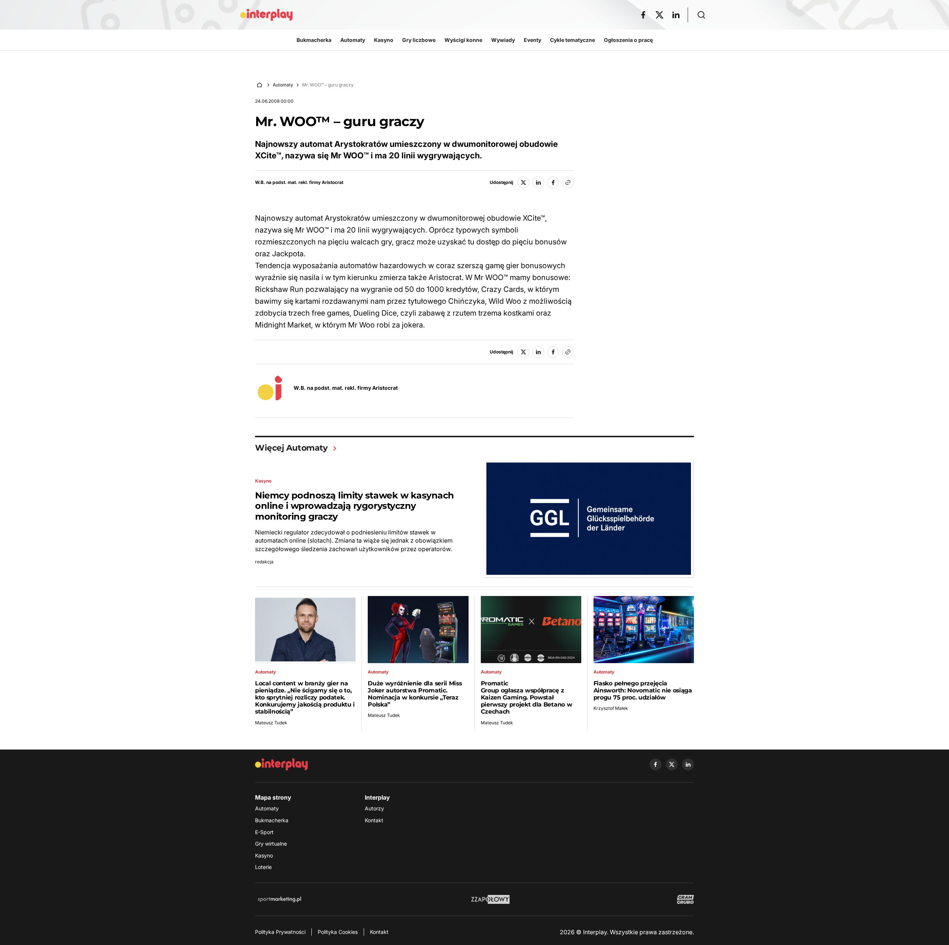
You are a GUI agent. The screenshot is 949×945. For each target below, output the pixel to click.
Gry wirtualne (271, 843)
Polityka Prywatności (280, 932)
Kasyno (264, 855)
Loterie (263, 867)
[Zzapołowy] (490, 899)
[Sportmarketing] (279, 899)
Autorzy (374, 808)
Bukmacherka (271, 820)
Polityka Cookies (338, 932)
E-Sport (264, 832)
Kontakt (374, 820)
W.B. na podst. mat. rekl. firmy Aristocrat (299, 182)
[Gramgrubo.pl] (685, 899)
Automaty (283, 85)
